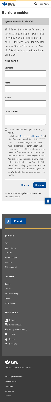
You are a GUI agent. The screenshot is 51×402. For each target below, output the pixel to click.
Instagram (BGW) (15, 324)
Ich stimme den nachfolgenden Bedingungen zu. (26, 131)
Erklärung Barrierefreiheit (14, 376)
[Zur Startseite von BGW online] (9, 4)
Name (7, 82)
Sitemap (8, 395)
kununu (12, 339)
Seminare (8, 262)
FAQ (6, 243)
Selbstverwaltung (11, 293)
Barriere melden (11, 381)
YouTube (12, 334)
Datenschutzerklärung (29, 135)
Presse (7, 298)
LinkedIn (12, 320)
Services (9, 235)
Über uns (8, 288)
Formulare (8, 252)
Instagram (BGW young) (18, 329)
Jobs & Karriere (10, 303)
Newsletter (13, 343)
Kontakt (18, 221)
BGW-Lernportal (11, 267)
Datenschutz (9, 390)
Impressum (9, 386)
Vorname (9, 67)
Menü (46, 3)
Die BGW (9, 276)
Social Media (11, 312)
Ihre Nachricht (12, 111)
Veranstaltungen (11, 257)
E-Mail (8, 97)
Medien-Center (10, 248)
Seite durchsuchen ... (36, 4)
